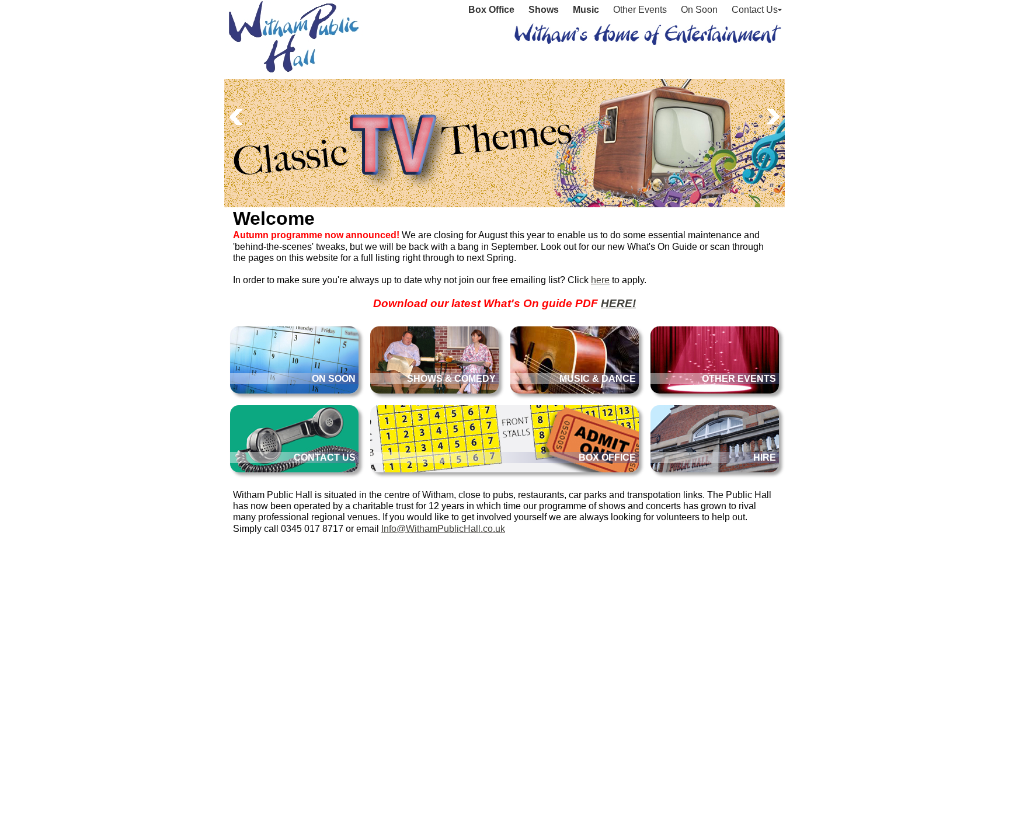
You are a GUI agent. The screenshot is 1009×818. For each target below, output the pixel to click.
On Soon (699, 10)
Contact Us (755, 10)
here (600, 280)
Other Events (640, 10)
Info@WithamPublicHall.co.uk (443, 529)
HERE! (618, 303)
